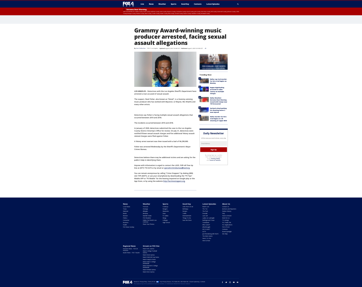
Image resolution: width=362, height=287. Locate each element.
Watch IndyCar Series (149, 259)
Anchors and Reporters (229, 209)
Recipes (185, 211)
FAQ (223, 213)
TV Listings (225, 220)
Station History (226, 211)
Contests (225, 229)
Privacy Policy (215, 158)
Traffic (184, 213)
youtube (233, 282)
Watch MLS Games (149, 272)
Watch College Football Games (150, 252)
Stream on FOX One (151, 246)
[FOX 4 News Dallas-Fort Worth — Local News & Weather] (129, 4)
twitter (226, 282)
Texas (125, 209)
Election (125, 216)
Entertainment (187, 216)
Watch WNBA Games (149, 270)
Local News (126, 207)
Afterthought (206, 227)
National (125, 211)
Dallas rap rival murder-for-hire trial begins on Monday (218, 81)
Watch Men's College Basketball (149, 262)
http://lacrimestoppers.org (174, 181)
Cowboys (165, 207)
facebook (222, 282)
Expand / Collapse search (238, 4)
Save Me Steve (187, 220)
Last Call (205, 216)
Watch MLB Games (149, 255)
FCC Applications (227, 225)
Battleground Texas (208, 220)
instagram (230, 282)
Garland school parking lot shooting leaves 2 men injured (218, 110)
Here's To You (206, 238)
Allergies (145, 211)
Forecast (145, 207)
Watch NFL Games (148, 249)
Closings (145, 209)
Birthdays (185, 209)
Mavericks (166, 211)
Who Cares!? (206, 225)
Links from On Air (188, 207)
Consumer (126, 220)
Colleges (165, 220)
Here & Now (206, 240)
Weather (146, 204)
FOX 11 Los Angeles (152, 48)
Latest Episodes (209, 204)
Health (125, 225)
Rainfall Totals (147, 216)
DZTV (204, 231)
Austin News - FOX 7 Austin (131, 253)
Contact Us (225, 207)
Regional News (129, 246)
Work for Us (226, 218)
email (237, 282)
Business (125, 222)
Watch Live (205, 207)
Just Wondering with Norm (210, 234)
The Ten (204, 209)
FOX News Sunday (128, 227)
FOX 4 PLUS (226, 227)
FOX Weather (147, 218)
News (125, 204)
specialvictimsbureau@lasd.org (177, 168)
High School (166, 222)
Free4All (204, 213)
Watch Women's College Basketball (150, 266)
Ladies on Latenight (208, 218)
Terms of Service (214, 160)
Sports (165, 204)
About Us (226, 204)
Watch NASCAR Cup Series (151, 257)
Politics (125, 218)
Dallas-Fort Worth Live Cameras (150, 221)
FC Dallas (165, 216)
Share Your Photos (148, 224)
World (125, 213)
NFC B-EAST (206, 229)
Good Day (187, 204)
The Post (205, 211)
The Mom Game (207, 236)
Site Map (225, 234)
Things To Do (187, 218)
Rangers (165, 209)
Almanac (145, 213)
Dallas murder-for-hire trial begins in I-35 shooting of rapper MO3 (218, 119)
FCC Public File (226, 222)
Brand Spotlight (227, 231)
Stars (164, 213)
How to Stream (227, 216)
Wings (164, 218)
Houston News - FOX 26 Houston (130, 249)
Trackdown (205, 222)
